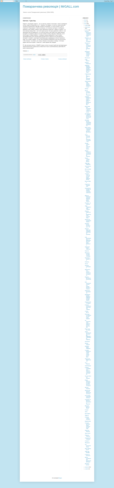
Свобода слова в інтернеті (87, 418)
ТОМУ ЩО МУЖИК (87, 452)
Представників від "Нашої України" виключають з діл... (88, 84)
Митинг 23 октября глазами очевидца (87, 254)
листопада (87, 27)
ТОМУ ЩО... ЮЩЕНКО (87, 164)
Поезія (86, 263)
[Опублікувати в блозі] (40, 55)
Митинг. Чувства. (87, 344)
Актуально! (87, 341)
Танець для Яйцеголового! (88, 360)
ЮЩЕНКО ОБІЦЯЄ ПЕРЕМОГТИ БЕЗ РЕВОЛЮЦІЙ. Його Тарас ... (88, 69)
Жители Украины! (87, 388)
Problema (87, 261)
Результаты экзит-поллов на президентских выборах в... (88, 46)
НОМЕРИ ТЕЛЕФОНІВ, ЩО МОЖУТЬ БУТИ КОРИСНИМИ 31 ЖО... (88, 100)
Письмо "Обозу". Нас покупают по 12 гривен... (87, 146)
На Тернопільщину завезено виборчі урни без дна (88, 324)
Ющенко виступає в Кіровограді (88, 278)
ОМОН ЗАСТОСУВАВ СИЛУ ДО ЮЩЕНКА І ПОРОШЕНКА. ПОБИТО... (88, 335)
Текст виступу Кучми (88, 167)
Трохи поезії (87, 433)
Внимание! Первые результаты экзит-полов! (88, 54)
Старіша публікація (62, 59)
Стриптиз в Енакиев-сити (87, 185)
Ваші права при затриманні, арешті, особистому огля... (88, 109)
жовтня (87, 30)
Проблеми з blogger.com (88, 259)
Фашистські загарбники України (88, 220)
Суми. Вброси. (87, 60)
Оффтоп (87, 415)
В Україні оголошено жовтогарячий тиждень (88, 307)
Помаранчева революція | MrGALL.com (51, 6)
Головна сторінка (45, 59)
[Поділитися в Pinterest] (44, 55)
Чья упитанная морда (88, 445)
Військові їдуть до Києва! (87, 407)
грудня (86, 25)
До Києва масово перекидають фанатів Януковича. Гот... (88, 123)
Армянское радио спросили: (88, 248)
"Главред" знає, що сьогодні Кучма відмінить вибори (87, 176)
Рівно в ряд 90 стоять (87, 329)
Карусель (87, 250)
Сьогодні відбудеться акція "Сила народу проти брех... (88, 354)
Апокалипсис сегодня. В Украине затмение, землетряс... (88, 191)
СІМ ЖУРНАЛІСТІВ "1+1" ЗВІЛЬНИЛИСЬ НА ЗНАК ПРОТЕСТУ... (88, 241)
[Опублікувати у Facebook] (43, 55)
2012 (85, 20)
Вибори (86, 88)
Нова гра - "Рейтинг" (87, 436)
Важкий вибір (88, 421)
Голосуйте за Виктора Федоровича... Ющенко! (88, 402)
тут (28, 51)
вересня (87, 467)
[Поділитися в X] (41, 55)
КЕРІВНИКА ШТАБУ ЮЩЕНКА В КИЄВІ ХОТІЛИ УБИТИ (87, 297)
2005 (85, 21)
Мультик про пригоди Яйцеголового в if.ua (88, 392)
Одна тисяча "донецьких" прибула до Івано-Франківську (88, 130)
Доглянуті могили (87, 464)
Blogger (60, 478)
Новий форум (88, 365)
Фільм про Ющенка (87, 431)
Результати (87, 57)
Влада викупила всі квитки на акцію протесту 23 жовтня (88, 383)
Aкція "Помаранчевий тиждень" (88, 207)
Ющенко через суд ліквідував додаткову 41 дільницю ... (88, 232)
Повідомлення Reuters (88, 439)
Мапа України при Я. (88, 449)
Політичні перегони (87, 171)
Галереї (86, 409)
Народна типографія (88, 266)
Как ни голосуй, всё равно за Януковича (88, 93)
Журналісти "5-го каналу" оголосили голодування (88, 272)
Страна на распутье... (88, 455)
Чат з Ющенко (87, 363)
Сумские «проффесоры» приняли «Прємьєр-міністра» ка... (88, 371)
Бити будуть (87, 413)
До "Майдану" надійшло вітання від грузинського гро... (88, 116)
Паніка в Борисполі (88, 63)
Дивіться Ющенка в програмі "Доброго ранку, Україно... (88, 198)
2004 (85, 23)
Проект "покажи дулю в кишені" (87, 160)
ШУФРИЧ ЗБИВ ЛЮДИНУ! (87, 347)
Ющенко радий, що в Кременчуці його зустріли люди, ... (88, 214)
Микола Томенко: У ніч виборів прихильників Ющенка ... (88, 153)
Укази (86, 411)
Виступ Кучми (88, 169)
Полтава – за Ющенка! (88, 203)
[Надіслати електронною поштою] (39, 55)
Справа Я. (87, 441)
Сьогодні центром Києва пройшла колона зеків (87, 425)
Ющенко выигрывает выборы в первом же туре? (88, 34)
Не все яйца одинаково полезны (88, 396)
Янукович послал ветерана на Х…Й (87, 225)
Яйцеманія (87, 442)
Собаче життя (87, 312)
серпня (87, 468)
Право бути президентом (88, 291)
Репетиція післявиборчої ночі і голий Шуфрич (88, 316)
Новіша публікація (27, 59)
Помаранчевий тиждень (88, 303)
